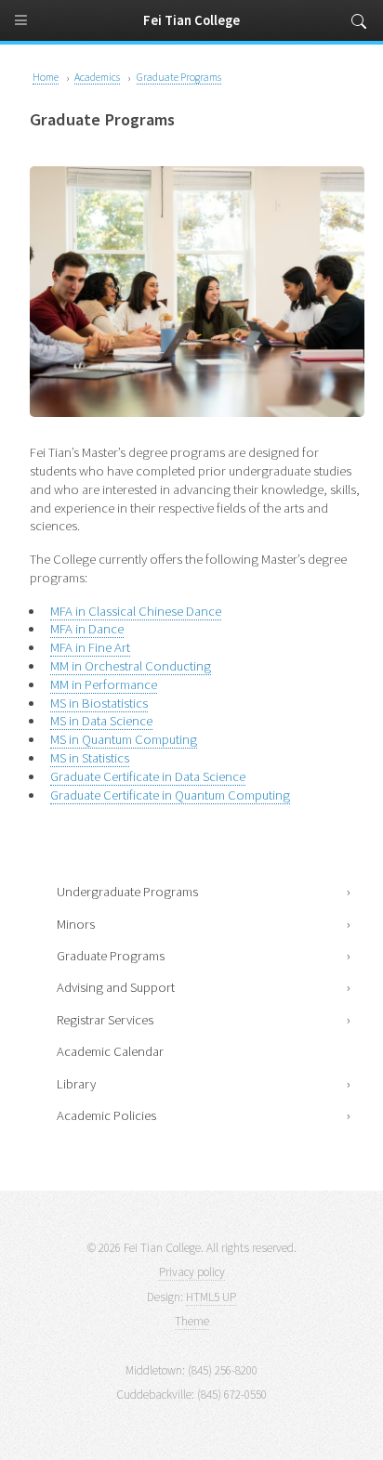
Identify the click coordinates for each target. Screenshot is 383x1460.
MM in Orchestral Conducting (130, 666)
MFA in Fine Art (90, 647)
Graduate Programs (111, 955)
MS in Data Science (101, 720)
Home (46, 77)
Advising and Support (116, 987)
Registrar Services (105, 1019)
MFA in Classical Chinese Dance (135, 611)
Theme (192, 1321)
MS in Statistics (89, 758)
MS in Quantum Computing (123, 739)
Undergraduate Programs (127, 891)
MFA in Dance (87, 628)
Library (76, 1083)
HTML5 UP (211, 1297)
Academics (97, 77)
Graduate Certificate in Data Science (147, 776)
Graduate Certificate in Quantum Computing (170, 795)
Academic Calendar (110, 1051)
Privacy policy (192, 1272)
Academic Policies (106, 1115)
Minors (76, 924)
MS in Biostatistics (99, 703)
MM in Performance (103, 684)
